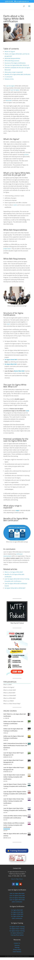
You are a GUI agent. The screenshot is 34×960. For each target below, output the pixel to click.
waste (15, 205)
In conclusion (8, 77)
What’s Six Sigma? (10, 51)
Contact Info (17, 868)
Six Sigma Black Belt (11, 364)
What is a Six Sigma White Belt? (14, 572)
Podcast (21, 879)
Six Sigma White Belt (17, 916)
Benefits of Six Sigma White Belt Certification (18, 74)
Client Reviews (17, 951)
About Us (13, 879)
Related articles (9, 79)
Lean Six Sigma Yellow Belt (17, 897)
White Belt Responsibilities (12, 58)
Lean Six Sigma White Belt (17, 899)
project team (7, 248)
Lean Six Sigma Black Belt (17, 893)
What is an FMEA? (8, 701)
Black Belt (9, 100)
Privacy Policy (17, 949)
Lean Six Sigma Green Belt (17, 895)
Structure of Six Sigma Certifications (15, 63)
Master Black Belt (19, 371)
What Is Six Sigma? (8, 687)
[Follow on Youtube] (20, 884)
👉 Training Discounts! (17, 850)
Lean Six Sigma (10, 86)
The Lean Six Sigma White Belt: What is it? (17, 65)
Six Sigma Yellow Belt (17, 914)
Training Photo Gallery (17, 935)
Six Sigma (16, 90)
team (8, 324)
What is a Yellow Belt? (9, 695)
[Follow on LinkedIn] (17, 884)
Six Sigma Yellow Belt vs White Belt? (15, 588)
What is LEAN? (7, 684)
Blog (17, 879)
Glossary (17, 945)
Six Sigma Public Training (17, 928)
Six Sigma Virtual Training (17, 931)
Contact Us (17, 943)
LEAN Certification (17, 902)
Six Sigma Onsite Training (17, 926)
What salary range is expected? (14, 72)
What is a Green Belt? (9, 690)
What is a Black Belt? (9, 693)
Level (27, 411)
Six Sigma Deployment (17, 933)
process (26, 154)
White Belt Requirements (12, 61)
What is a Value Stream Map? (11, 703)
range (17, 510)
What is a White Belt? (9, 698)
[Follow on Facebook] (13, 884)
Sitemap (17, 947)
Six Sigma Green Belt (11, 359)
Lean (11, 90)
